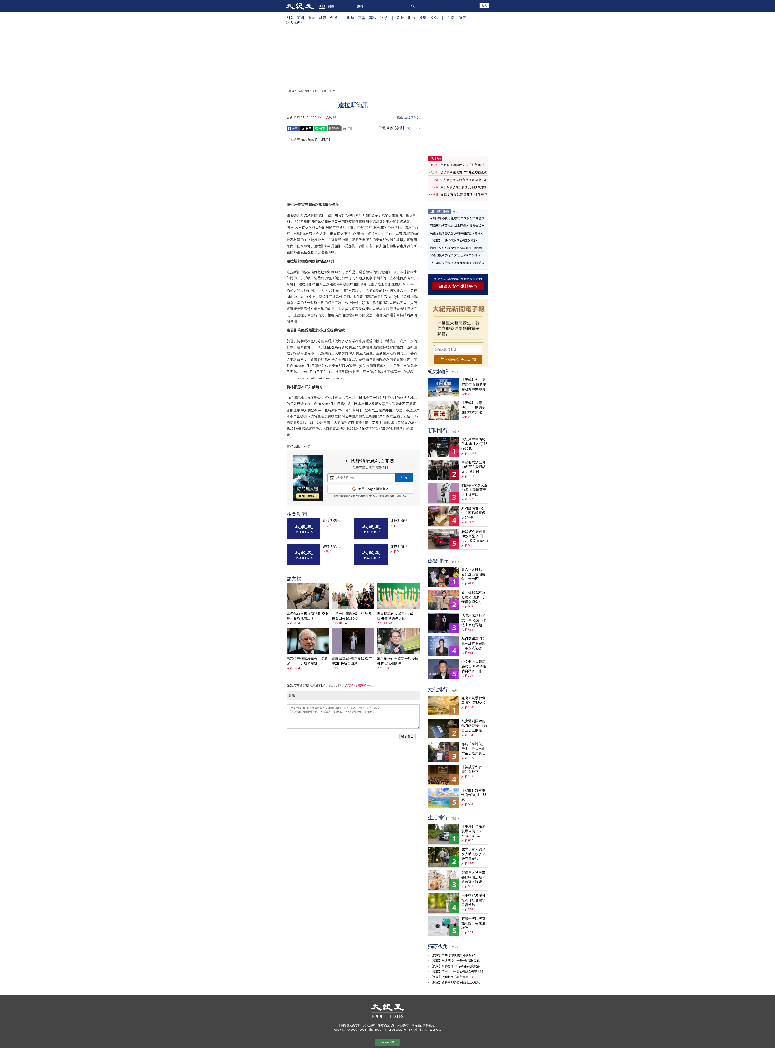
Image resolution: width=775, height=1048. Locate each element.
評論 (361, 17)
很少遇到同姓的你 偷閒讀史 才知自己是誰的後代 (474, 725)
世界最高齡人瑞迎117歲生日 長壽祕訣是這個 (397, 616)
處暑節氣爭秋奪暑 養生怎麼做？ (473, 700)
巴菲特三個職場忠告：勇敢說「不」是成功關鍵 (307, 661)
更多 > (456, 211)
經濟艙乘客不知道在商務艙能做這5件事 (473, 512)
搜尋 (412, 6)
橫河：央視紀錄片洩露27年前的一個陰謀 (456, 248)
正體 (322, 6)
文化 (434, 17)
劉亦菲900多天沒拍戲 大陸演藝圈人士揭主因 (474, 489)
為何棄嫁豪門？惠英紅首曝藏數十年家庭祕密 (473, 643)
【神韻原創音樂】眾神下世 (471, 769)
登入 (484, 5)
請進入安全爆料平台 (458, 286)
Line (320, 128)
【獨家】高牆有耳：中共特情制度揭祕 (455, 966)
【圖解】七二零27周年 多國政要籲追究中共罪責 (473, 384)
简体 (389, 128)
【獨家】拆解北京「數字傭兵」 (450, 977)
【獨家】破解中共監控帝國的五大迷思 (455, 982)
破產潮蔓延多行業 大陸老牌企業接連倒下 (456, 255)
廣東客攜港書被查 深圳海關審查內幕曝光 (456, 233)
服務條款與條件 (385, 496)
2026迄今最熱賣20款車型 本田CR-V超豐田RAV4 (474, 536)
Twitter (306, 128)
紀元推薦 (443, 211)
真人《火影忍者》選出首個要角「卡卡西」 (473, 574)
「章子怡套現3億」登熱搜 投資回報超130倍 (351, 616)
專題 (372, 17)
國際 (322, 17)
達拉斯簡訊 (412, 117)
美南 (324, 91)
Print (347, 128)
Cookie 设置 (387, 1042)
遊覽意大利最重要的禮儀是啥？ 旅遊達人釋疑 (473, 877)
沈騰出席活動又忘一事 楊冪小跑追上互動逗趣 (473, 620)
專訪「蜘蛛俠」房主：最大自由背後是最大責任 (473, 748)
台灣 (333, 17)
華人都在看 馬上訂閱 (458, 359)
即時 (350, 17)
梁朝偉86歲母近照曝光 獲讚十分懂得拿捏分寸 (473, 597)
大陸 (289, 17)
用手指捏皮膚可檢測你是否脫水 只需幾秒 (473, 900)
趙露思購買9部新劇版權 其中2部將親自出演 (352, 661)
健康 (462, 17)
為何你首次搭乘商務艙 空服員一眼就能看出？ (308, 616)
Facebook (293, 128)
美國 (300, 17)
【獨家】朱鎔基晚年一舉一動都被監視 (455, 960)
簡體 (331, 6)
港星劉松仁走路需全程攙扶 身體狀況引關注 (397, 661)
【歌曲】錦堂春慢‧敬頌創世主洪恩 (473, 794)
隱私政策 (401, 496)
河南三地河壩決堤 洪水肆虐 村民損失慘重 (457, 225)
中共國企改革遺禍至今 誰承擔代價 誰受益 (457, 263)
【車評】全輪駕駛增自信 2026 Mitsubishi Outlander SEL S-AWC (473, 831)
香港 (311, 17)
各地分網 (293, 22)
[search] (385, 6)
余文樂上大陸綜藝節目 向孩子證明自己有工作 (473, 666)
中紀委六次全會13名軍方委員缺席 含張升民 (473, 466)
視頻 (384, 17)
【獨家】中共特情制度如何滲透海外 (453, 240)
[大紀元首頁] (300, 6)
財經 (412, 17)
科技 (400, 17)
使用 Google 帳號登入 (373, 489)
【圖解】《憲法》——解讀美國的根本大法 (473, 407)
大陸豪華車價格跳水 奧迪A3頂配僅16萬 (474, 443)
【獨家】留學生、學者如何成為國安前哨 (456, 971)
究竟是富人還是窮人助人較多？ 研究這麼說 (473, 854)
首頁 (291, 91)
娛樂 (423, 17)
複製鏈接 (334, 128)
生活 (451, 17)
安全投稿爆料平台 (361, 685)
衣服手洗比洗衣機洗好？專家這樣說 (473, 923)
